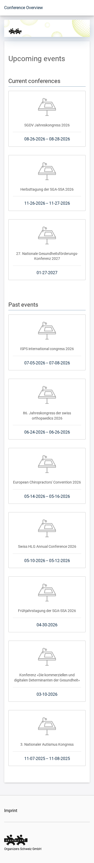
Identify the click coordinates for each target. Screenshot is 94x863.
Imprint (10, 810)
